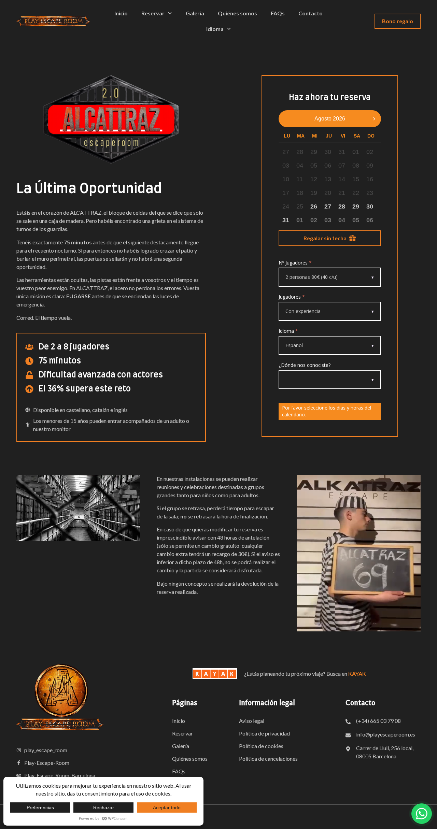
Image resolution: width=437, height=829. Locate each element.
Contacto (310, 13)
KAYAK (357, 673)
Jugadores (292, 297)
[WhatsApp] (421, 813)
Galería (195, 13)
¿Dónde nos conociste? (304, 365)
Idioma (288, 331)
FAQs (278, 13)
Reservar (153, 13)
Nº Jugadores (295, 262)
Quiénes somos (237, 13)
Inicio (121, 13)
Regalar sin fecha (325, 238)
